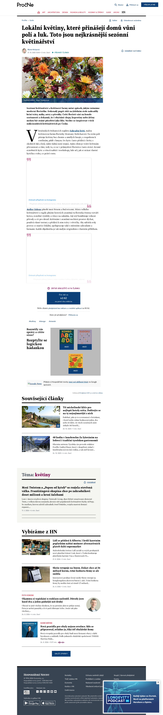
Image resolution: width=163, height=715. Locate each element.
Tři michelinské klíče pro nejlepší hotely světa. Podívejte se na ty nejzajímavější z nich (82, 411)
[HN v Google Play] (32, 703)
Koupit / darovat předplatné (124, 675)
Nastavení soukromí (93, 683)
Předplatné (149, 5)
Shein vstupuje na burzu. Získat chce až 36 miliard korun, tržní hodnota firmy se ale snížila (76, 571)
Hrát (66, 347)
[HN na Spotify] (52, 691)
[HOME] (39, 12)
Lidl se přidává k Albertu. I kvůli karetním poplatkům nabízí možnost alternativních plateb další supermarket (76, 544)
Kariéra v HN (69, 686)
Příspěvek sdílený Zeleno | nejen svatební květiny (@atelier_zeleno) (59, 279)
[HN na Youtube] (55, 691)
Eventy (116, 679)
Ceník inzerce (69, 690)
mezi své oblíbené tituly (78, 382)
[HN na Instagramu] (44, 691)
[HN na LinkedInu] (48, 691)
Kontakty (68, 675)
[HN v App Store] (48, 703)
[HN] (123, 12)
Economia (68, 683)
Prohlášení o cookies (93, 679)
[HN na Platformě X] (37, 691)
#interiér (52, 321)
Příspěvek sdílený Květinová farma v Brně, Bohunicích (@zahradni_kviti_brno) (58, 204)
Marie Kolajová (33, 49)
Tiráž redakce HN (71, 679)
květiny (42, 475)
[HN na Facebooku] (41, 691)
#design (42, 321)
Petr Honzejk (28, 595)
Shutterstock (45, 100)
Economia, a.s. (39, 678)
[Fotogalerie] (58, 426)
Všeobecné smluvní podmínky (96, 686)
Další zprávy (61, 654)
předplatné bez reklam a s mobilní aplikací (65, 308)
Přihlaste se (73, 315)
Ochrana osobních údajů (95, 675)
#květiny (32, 321)
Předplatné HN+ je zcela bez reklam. (91, 393)
